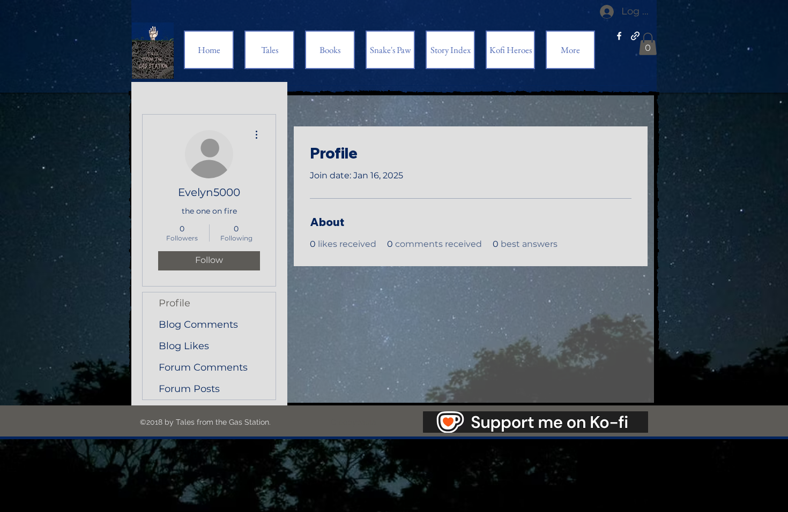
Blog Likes (184, 346)
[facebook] (619, 36)
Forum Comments (203, 367)
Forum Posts (189, 389)
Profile (174, 303)
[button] (647, 44)
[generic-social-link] (635, 36)
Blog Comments (198, 324)
